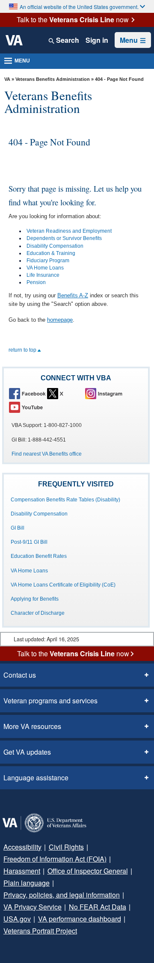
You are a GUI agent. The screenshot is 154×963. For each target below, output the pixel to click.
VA (7, 79)
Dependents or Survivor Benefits (64, 238)
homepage (60, 320)
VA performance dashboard (79, 919)
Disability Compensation (55, 246)
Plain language (26, 883)
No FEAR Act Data (97, 907)
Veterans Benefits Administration (52, 79)
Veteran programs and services (50, 700)
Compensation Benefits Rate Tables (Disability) (65, 500)
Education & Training (51, 253)
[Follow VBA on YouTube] (27, 407)
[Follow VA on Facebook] (27, 394)
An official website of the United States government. (79, 6)
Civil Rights (66, 847)
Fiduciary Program (48, 261)
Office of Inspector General (87, 871)
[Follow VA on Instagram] (103, 394)
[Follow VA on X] (65, 394)
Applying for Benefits (35, 599)
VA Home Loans (45, 268)
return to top (23, 350)
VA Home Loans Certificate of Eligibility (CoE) (63, 585)
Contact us (19, 675)
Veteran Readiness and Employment (69, 231)
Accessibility (22, 847)
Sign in (97, 40)
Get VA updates (27, 752)
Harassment (21, 871)
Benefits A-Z (72, 295)
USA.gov (17, 919)
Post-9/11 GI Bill (29, 542)
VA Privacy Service (32, 907)
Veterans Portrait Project (40, 931)
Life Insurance (43, 275)
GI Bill (17, 528)
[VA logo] (14, 40)
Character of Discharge (38, 613)
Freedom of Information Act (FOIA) (55, 859)
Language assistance (35, 777)
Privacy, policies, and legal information (61, 895)
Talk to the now (73, 19)
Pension (36, 282)
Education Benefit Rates (39, 556)
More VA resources (32, 726)
